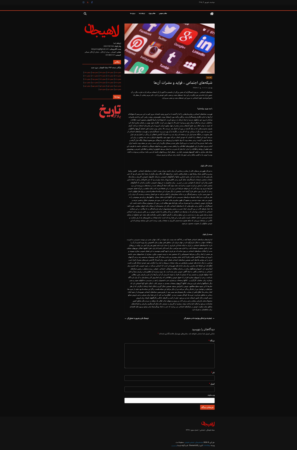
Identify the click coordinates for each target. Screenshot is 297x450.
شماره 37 (118, 76)
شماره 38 (110, 76)
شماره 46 (87, 79)
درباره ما (132, 13)
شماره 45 (95, 79)
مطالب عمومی (163, 13)
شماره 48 (110, 83)
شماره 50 (95, 83)
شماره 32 (118, 72)
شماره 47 (118, 83)
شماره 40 (95, 76)
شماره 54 (103, 86)
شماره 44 (103, 79)
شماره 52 (118, 86)
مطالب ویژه (152, 13)
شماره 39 (103, 76)
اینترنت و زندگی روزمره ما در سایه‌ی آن (198, 318)
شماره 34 (103, 72)
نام (213, 372)
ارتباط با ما (142, 13)
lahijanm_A (196, 88)
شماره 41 (87, 76)
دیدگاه (212, 340)
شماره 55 (95, 86)
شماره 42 (118, 79)
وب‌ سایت (211, 395)
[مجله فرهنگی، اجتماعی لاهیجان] (212, 13)
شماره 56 (87, 86)
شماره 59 (103, 89)
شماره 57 (118, 89)
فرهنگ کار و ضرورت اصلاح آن (137, 318)
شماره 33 (110, 72)
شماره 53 (110, 86)
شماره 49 (103, 83)
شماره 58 (110, 89)
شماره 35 (95, 72)
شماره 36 (87, 72)
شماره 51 (87, 83)
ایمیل (212, 383)
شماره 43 (110, 79)
